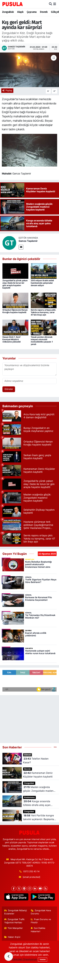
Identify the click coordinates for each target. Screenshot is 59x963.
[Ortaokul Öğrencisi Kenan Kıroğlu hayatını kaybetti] (15, 300)
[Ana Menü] (54, 4)
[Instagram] (29, 888)
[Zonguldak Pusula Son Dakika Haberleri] (12, 4)
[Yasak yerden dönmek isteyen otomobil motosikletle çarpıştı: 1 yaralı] (44, 327)
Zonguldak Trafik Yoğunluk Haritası (14, 921)
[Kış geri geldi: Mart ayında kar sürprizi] (29, 70)
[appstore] (16, 897)
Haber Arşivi (14, 937)
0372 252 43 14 (31, 871)
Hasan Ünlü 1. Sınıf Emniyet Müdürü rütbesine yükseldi (11, 339)
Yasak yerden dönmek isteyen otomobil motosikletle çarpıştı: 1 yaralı (42, 340)
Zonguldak (8, 11)
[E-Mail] (21, 247)
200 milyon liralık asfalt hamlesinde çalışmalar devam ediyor (42, 283)
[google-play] (42, 897)
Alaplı (20, 11)
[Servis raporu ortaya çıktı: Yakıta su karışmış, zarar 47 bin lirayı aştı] (44, 300)
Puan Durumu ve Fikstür (41, 921)
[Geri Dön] (8, 956)
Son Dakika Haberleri (38, 930)
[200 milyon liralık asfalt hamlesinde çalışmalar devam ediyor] (44, 270)
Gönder (8, 389)
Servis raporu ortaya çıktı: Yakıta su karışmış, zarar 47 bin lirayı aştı (43, 312)
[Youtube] (40, 888)
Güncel (27, 755)
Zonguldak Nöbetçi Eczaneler (15, 912)
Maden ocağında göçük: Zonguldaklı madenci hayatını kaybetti (39, 789)
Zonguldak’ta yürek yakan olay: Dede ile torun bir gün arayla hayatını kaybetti (15, 284)
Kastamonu (29, 797)
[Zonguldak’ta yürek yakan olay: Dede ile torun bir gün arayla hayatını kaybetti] (15, 270)
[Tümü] (55, 747)
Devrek (44, 11)
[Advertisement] (29, 718)
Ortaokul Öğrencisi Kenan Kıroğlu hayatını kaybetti (15, 311)
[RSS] (45, 888)
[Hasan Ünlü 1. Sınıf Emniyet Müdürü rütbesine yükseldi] (15, 327)
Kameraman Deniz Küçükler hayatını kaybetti (38, 774)
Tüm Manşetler (15, 928)
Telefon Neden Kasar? (36, 760)
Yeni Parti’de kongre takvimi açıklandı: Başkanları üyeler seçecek (39, 817)
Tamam (43, 960)
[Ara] (50, 4)
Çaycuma (32, 11)
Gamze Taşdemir (28, 240)
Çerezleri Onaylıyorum (24, 959)
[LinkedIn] (35, 888)
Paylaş (9, 90)
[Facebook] (13, 888)
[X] (19, 888)
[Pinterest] (24, 888)
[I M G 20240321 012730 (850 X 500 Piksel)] (29, 150)
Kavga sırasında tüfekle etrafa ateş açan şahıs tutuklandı (37, 803)
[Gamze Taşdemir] (9, 242)
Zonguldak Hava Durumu (41, 912)
